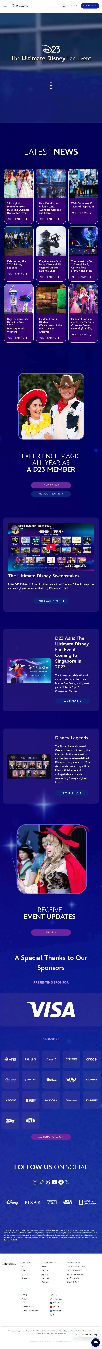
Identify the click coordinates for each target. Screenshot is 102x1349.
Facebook (57, 1310)
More (24, 1295)
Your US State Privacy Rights (58, 1331)
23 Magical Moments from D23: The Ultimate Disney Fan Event (18, 208)
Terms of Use (30, 1331)
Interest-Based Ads (42, 1333)
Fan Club (26, 1262)
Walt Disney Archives (76, 1266)
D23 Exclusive (49, 1262)
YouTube (56, 1307)
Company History (74, 1270)
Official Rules (38, 1235)
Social (53, 1295)
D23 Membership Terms (16, 1331)
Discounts (26, 1278)
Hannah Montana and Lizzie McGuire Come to (82, 323)
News (44, 1266)
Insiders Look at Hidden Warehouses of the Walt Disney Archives (50, 325)
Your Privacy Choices (58, 1333)
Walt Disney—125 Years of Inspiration (83, 205)
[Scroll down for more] (51, 84)
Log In (74, 5)
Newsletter (46, 1278)
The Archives (73, 1262)
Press (24, 1299)
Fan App (45, 1282)
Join (23, 1266)
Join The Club (90, 5)
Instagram (57, 1299)
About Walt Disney (75, 1274)
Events (24, 1274)
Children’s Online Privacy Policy (82, 1331)
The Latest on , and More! (82, 266)
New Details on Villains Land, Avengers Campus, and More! (50, 208)
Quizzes (45, 1270)
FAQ (23, 1303)
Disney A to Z (73, 1282)
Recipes (45, 1274)
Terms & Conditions (30, 1310)
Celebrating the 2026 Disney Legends (16, 264)
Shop (24, 1270)
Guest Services (28, 1307)
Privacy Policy (42, 1331)
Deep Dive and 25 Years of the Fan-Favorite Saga (50, 266)
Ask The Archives (74, 1278)
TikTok (56, 1303)
